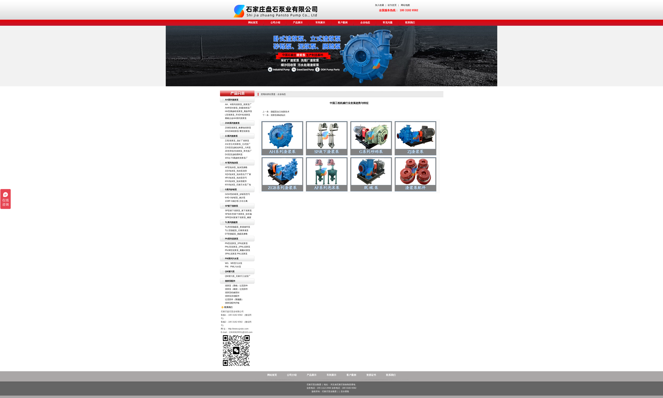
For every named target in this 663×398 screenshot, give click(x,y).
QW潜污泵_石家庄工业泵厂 (237, 276)
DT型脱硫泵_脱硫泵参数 (236, 234)
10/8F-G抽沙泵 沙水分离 (236, 201)
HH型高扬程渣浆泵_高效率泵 (238, 111)
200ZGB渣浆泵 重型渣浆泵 (237, 131)
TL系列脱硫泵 (231, 222)
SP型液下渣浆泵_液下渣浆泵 (238, 210)
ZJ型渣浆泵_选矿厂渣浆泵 (237, 140)
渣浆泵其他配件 (232, 296)
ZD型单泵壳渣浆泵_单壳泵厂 (238, 151)
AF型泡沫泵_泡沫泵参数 (236, 167)
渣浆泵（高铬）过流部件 (236, 285)
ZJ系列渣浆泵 (231, 136)
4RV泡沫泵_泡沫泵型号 (236, 178)
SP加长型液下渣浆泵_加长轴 (238, 214)
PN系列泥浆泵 (231, 238)
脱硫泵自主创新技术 (280, 111)
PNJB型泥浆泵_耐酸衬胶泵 (237, 250)
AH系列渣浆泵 (231, 100)
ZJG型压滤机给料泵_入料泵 (238, 147)
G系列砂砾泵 (231, 189)
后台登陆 (345, 391)
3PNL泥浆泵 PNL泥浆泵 (236, 254)
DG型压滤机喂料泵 (234, 154)
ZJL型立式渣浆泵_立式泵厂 (237, 144)
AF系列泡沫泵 (231, 163)
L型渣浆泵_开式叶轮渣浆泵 (237, 115)
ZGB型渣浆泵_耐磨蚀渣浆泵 (238, 128)
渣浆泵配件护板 (232, 303)
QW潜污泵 (230, 271)
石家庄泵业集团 (329, 391)
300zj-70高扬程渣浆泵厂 (236, 158)
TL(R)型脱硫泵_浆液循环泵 (237, 227)
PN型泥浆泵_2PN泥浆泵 (236, 243)
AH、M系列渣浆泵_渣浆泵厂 (238, 104)
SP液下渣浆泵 (231, 206)
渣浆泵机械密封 (232, 292)
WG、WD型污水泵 (233, 263)
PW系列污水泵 (232, 258)
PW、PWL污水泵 (233, 266)
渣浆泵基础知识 (278, 115)
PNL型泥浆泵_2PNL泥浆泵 (237, 247)
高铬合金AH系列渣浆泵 (236, 118)
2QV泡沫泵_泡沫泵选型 (236, 171)
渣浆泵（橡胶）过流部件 (236, 289)
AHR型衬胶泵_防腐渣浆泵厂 (238, 108)
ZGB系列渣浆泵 (232, 123)
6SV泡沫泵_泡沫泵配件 (236, 181)
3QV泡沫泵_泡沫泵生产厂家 (238, 174)
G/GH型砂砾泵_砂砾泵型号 (237, 194)
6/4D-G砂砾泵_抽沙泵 (235, 197)
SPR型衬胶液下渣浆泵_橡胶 (238, 217)
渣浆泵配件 (230, 281)
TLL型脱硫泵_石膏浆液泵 (236, 230)
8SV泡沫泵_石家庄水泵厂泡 (238, 184)
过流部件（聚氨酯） (234, 299)
